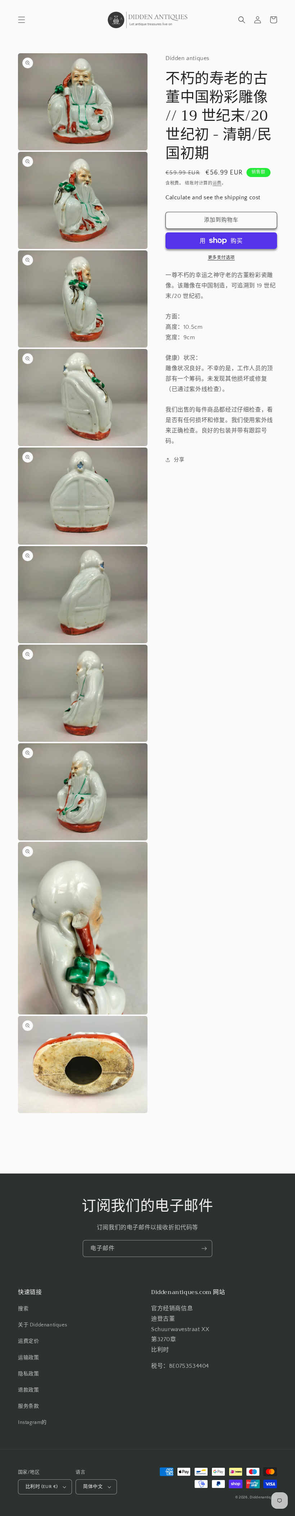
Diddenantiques (263, 1497)
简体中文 (93, 1486)
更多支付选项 (221, 257)
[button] (22, 20)
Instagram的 (32, 1422)
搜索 (23, 1309)
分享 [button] (179, 460)
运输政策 (28, 1358)
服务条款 (28, 1406)
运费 (217, 183)
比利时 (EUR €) (42, 1486)
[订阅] (204, 1248)
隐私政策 (28, 1374)
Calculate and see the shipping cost (212, 197)
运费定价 (28, 1341)
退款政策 (28, 1390)
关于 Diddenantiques (42, 1325)
